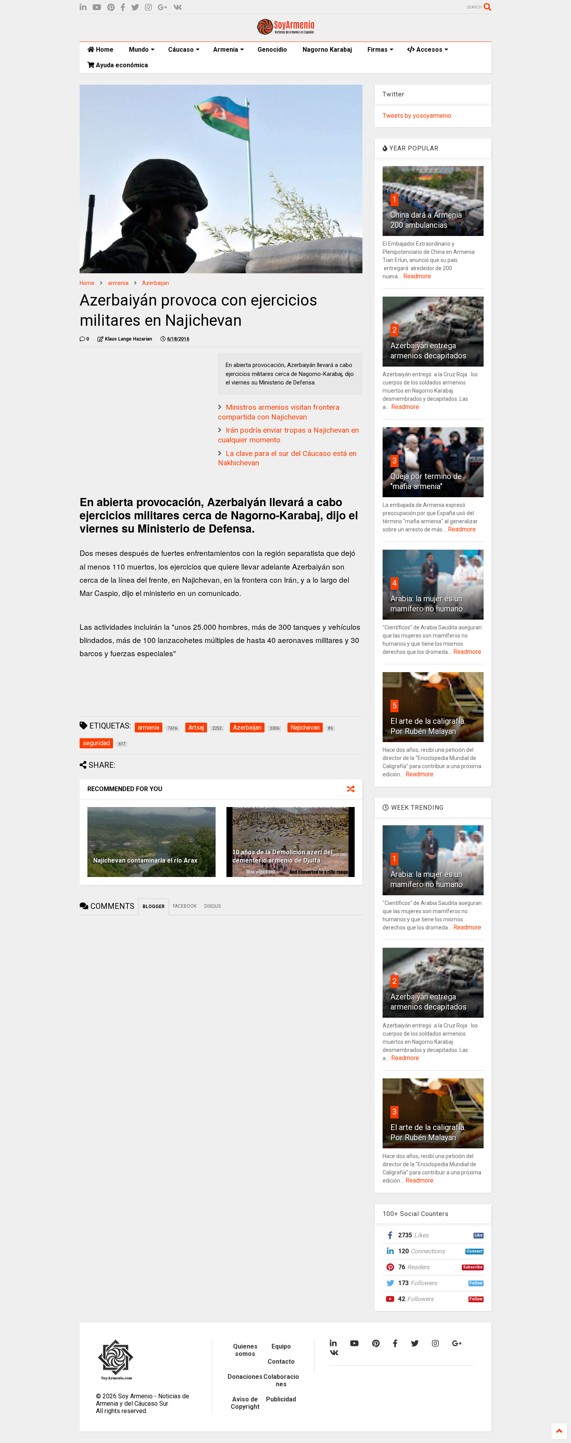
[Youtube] (96, 7)
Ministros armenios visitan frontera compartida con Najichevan (278, 412)
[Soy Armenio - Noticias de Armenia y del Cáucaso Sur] (285, 32)
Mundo (139, 49)
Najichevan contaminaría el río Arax (145, 860)
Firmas (377, 49)
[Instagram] (148, 7)
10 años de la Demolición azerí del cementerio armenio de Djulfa (282, 856)
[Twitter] (135, 7)
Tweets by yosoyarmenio (417, 115)
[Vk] (177, 7)
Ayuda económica (121, 65)
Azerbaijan (155, 283)
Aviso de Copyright (245, 1403)
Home (103, 49)
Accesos (428, 49)
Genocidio (272, 49)
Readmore (417, 276)
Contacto (281, 1361)
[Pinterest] (111, 7)
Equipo (281, 1346)
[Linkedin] (83, 7)
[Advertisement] (138, 401)
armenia (118, 283)
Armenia (225, 49)
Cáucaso (181, 49)
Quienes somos (245, 1350)
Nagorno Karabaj (327, 49)
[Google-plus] (162, 7)
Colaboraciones (281, 1380)
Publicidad (281, 1399)
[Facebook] (122, 7)
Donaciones (245, 1376)
